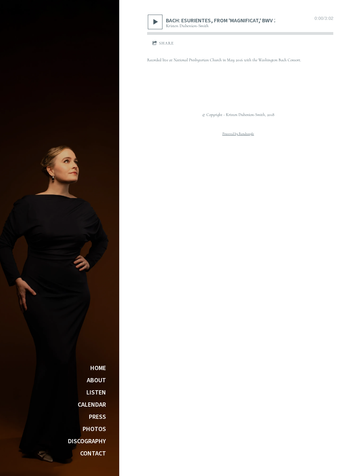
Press (97, 417)
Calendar (92, 405)
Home (98, 368)
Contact (93, 454)
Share (166, 43)
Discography (87, 441)
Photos (94, 429)
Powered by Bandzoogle (238, 134)
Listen (96, 393)
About (96, 380)
